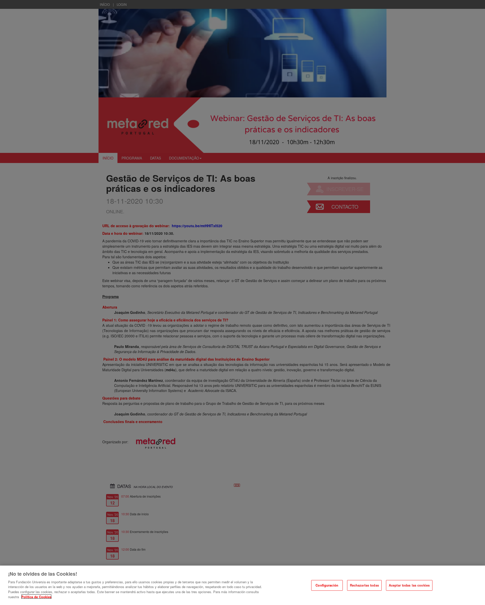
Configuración (327, 585)
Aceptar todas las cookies (409, 585)
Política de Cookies (36, 596)
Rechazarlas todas (364, 585)
